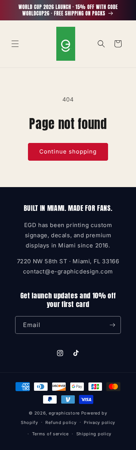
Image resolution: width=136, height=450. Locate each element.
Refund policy (60, 422)
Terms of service (50, 433)
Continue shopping (68, 151)
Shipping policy (94, 433)
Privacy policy (99, 422)
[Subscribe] (112, 325)
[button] (15, 43)
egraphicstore (64, 413)
